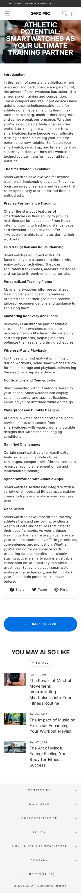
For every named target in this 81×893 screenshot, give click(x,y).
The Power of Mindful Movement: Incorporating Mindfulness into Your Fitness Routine (50, 692)
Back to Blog (43, 623)
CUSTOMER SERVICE (39, 818)
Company (39, 860)
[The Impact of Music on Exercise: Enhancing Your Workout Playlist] (15, 719)
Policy (39, 832)
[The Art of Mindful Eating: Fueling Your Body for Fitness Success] (15, 747)
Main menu (39, 804)
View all (40, 662)
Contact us (39, 790)
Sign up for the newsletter (39, 846)
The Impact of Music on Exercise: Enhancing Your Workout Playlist (52, 726)
